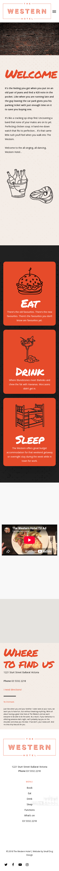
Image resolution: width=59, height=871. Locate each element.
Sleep (29, 804)
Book (29, 787)
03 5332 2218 (29, 820)
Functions (29, 809)
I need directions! (13, 689)
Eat (29, 793)
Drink (29, 798)
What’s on (29, 815)
